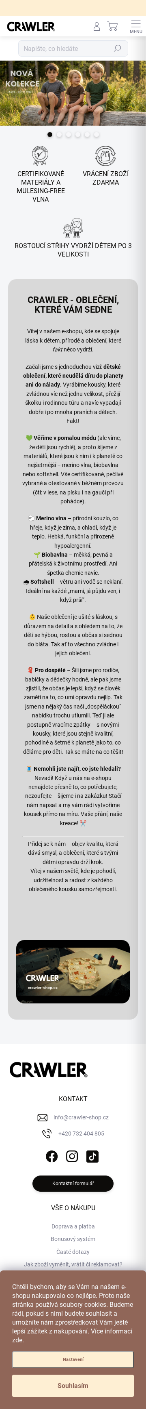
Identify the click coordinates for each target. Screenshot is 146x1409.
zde (17, 1340)
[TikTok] (91, 1155)
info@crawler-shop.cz (81, 1117)
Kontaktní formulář (73, 1183)
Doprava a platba (73, 1226)
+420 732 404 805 (81, 1133)
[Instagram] (71, 1155)
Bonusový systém (73, 1239)
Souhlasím (73, 1386)
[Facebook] (51, 1155)
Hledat (117, 48)
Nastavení (73, 1359)
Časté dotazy (73, 1252)
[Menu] (136, 26)
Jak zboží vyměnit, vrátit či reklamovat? (73, 1264)
